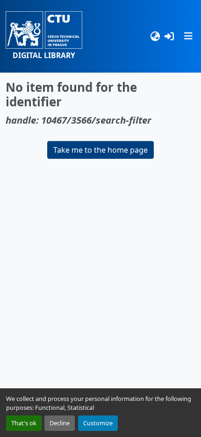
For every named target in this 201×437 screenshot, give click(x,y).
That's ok (23, 423)
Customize (98, 423)
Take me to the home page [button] (100, 150)
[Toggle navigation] (188, 36)
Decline (60, 423)
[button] (44, 36)
